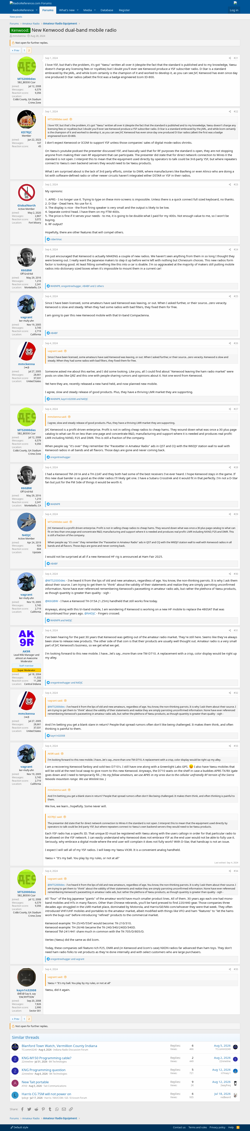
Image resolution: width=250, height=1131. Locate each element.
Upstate (36, 552)
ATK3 (24, 1086)
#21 (236, 58)
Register (124, 10)
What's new (67, 10)
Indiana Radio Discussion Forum (70, 1049)
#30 (236, 573)
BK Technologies (58, 1061)
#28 (236, 467)
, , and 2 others (77, 286)
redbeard (226, 1097)
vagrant (26, 317)
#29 (236, 514)
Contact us (179, 1127)
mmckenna (19, 36)
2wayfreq (226, 1085)
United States (33, 381)
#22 (236, 111)
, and (69, 399)
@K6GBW (51, 601)
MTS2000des (26, 79)
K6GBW (26, 270)
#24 (236, 249)
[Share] (230, 58)
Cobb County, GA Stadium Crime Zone (27, 101)
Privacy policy (217, 1127)
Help (231, 1127)
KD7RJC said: (55, 817)
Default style (20, 1127)
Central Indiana (32, 684)
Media (87, 10)
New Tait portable (35, 1082)
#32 (236, 692)
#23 (236, 184)
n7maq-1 (226, 1073)
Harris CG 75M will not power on (46, 1094)
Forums (47, 10)
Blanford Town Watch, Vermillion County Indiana (59, 1046)
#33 (236, 746)
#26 (236, 343)
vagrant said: (55, 351)
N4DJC (26, 535)
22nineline (27, 1061)
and (61, 620)
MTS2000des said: (58, 119)
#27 (236, 409)
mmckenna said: (57, 416)
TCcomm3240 (29, 1049)
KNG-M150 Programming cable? (46, 1058)
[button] (36, 10)
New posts (16, 16)
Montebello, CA (32, 287)
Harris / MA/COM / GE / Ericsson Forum (65, 1097)
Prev (16, 50)
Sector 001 (35, 1010)
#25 (236, 296)
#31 (236, 630)
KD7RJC (26, 132)
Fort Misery (35, 222)
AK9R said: (54, 753)
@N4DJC (90, 613)
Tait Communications (55, 1086)
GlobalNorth (26, 205)
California (35, 334)
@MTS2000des (55, 580)
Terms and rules (197, 1127)
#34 (236, 871)
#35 (236, 969)
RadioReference (23, 10)
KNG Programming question (44, 1070)
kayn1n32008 (26, 990)
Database (107, 10)
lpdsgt (25, 1097)
